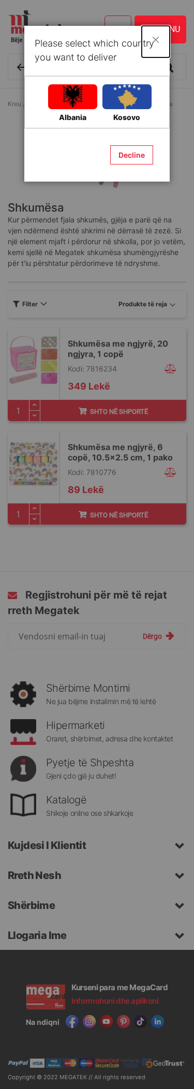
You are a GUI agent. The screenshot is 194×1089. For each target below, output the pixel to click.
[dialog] (97, 544)
